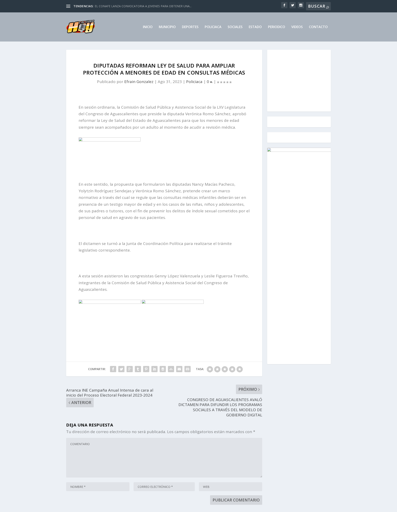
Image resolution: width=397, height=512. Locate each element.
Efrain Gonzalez (138, 81)
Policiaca (213, 27)
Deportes (190, 27)
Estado (255, 27)
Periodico (276, 27)
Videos (297, 27)
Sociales (235, 27)
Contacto (318, 27)
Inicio (148, 27)
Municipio (167, 27)
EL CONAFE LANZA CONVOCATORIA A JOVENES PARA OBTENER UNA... (143, 6)
